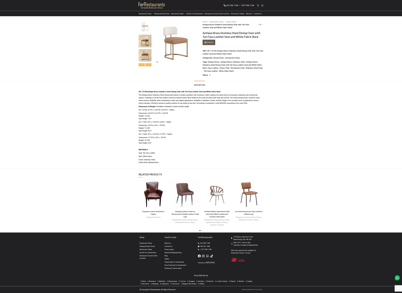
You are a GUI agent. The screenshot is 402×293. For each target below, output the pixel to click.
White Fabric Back (226, 71)
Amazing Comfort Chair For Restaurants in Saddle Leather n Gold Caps (185, 214)
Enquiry (210, 42)
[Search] (258, 5)
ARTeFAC (210, 262)
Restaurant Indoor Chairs (185, 222)
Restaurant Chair (238, 68)
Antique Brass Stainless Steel (233, 62)
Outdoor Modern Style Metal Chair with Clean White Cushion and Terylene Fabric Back (217, 214)
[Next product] (262, 25)
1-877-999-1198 (247, 5)
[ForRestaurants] (152, 5)
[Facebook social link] (210, 75)
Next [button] (148, 64)
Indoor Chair (225, 68)
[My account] (262, 5)
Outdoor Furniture (217, 225)
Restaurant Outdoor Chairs (216, 222)
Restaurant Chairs (217, 22)
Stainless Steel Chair (254, 68)
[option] (145, 26)
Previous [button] (142, 64)
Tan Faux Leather (211, 71)
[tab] (199, 84)
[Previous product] (258, 25)
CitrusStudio (258, 289)
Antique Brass (213, 62)
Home (205, 22)
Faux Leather (213, 68)
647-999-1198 (232, 5)
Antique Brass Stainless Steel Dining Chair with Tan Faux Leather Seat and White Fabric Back (232, 65)
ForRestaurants (154, 290)
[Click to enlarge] (157, 62)
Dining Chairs (231, 22)
